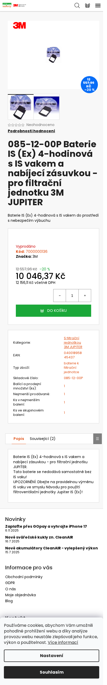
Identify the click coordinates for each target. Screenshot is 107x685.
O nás (10, 589)
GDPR (10, 582)
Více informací (63, 642)
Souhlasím (52, 672)
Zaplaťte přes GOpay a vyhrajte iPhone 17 (46, 526)
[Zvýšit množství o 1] (84, 295)
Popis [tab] (19, 438)
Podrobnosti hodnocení (31, 131)
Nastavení (51, 656)
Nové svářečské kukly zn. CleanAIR (39, 537)
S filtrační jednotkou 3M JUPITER (73, 342)
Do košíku (57, 310)
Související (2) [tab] (43, 438)
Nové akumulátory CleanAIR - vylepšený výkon (51, 548)
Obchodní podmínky (24, 576)
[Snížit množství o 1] (60, 295)
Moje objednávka (20, 595)
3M (35, 256)
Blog (9, 600)
